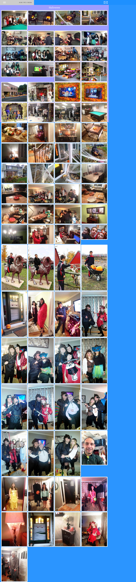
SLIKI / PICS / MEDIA (25, 2)
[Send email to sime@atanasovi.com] (106, 2)
